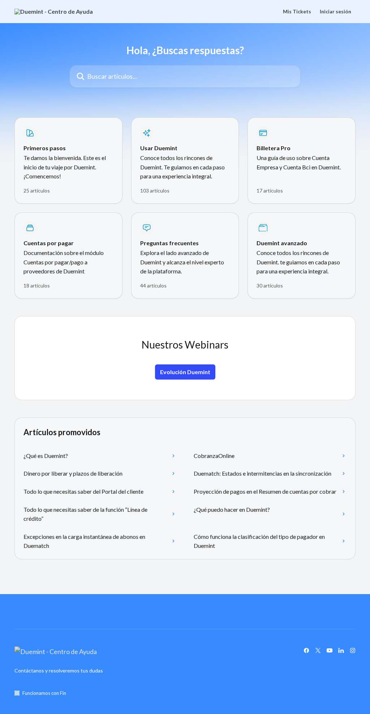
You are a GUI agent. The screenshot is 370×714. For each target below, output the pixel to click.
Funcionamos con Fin (44, 693)
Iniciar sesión (335, 11)
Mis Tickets (297, 11)
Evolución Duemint (185, 371)
